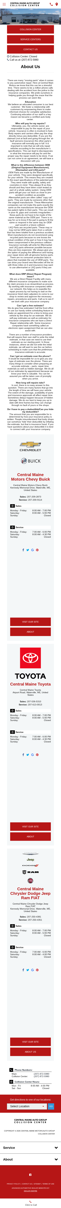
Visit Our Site (30, 622)
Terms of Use (48, 1184)
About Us (30, 1052)
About (30, 632)
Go (51, 1106)
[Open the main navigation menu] (4, 4)
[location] (57, 4)
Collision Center (30, 29)
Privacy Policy (13, 1184)
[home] (25, 4)
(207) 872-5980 (41, 1074)
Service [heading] (9, 1147)
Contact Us (30, 49)
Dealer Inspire (30, 1191)
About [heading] (8, 1159)
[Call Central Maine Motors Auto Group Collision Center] (51, 4)
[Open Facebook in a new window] (30, 1175)
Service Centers (30, 39)
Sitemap (37, 1184)
